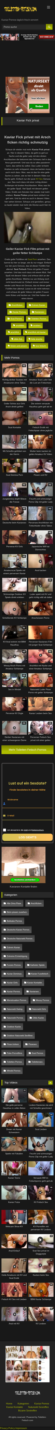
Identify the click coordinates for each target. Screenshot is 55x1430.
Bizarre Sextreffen (27, 1410)
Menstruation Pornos (16, 1000)
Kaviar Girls (12, 982)
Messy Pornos (42, 1000)
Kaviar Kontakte (34, 982)
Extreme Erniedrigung (17, 956)
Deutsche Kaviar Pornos (18, 929)
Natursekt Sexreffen (38, 1407)
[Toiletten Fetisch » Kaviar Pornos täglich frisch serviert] (22, 9)
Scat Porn (32, 259)
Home (9, 1403)
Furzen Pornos (14, 965)
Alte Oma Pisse (14, 903)
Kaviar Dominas (14, 974)
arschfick (15, 332)
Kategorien (23, 1403)
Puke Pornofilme (14, 1053)
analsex (36, 325)
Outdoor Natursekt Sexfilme (20, 1035)
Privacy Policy (7, 1428)
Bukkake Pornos (14, 921)
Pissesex (32, 1044)
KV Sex (39, 179)
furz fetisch (41, 346)
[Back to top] (46, 1421)
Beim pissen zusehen (17, 912)
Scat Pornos (16, 318)
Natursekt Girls (39, 1009)
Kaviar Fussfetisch (39, 974)
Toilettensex (37, 1062)
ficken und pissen (19, 346)
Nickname (12, 799)
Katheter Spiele (37, 965)
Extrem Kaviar (38, 305)
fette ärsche (36, 339)
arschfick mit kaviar (37, 332)
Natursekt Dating (14, 1009)
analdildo (20, 325)
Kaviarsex (39, 312)
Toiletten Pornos (38, 318)
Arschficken (17, 305)
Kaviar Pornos (19, 312)
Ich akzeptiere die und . (25, 830)
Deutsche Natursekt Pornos (19, 938)
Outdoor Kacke (14, 1026)
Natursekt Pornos (15, 1018)
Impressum (21, 1428)
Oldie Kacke (38, 1018)
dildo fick (18, 339)
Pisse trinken (13, 1044)
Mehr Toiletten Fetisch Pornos (27, 749)
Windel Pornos (13, 1071)
